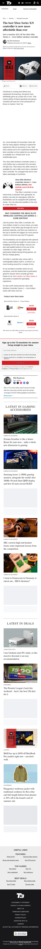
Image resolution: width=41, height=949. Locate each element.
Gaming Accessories (22, 18)
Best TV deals (11, 884)
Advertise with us (20, 921)
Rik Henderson (15, 41)
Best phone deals (11, 881)
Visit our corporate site (25, 942)
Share (7, 86)
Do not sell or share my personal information (20, 927)
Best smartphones (13, 872)
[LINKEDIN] (24, 383)
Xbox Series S (31, 276)
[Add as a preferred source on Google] (20, 934)
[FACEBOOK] (15, 383)
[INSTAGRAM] (21, 383)
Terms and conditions (20, 911)
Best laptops (12, 869)
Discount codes (29, 884)
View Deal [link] (31, 309)
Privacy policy (20, 914)
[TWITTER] (18, 383)
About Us (20, 908)
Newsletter (34, 86)
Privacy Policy (14, 368)
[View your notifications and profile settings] (19, 3)
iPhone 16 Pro (11, 856)
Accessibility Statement (20, 902)
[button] (20, 306)
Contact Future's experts (20, 905)
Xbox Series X (18, 276)
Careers (20, 924)
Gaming (11, 18)
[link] (8, 185)
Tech (4, 18)
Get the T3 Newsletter (30, 9)
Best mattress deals (29, 881)
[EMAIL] (28, 383)
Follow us (24, 86)
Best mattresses (28, 872)
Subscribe (28, 3)
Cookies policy (20, 918)
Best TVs (28, 869)
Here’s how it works (19, 48)
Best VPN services (30, 860)
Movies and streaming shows (11, 860)
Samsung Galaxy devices (30, 856)
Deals (14, 9)
